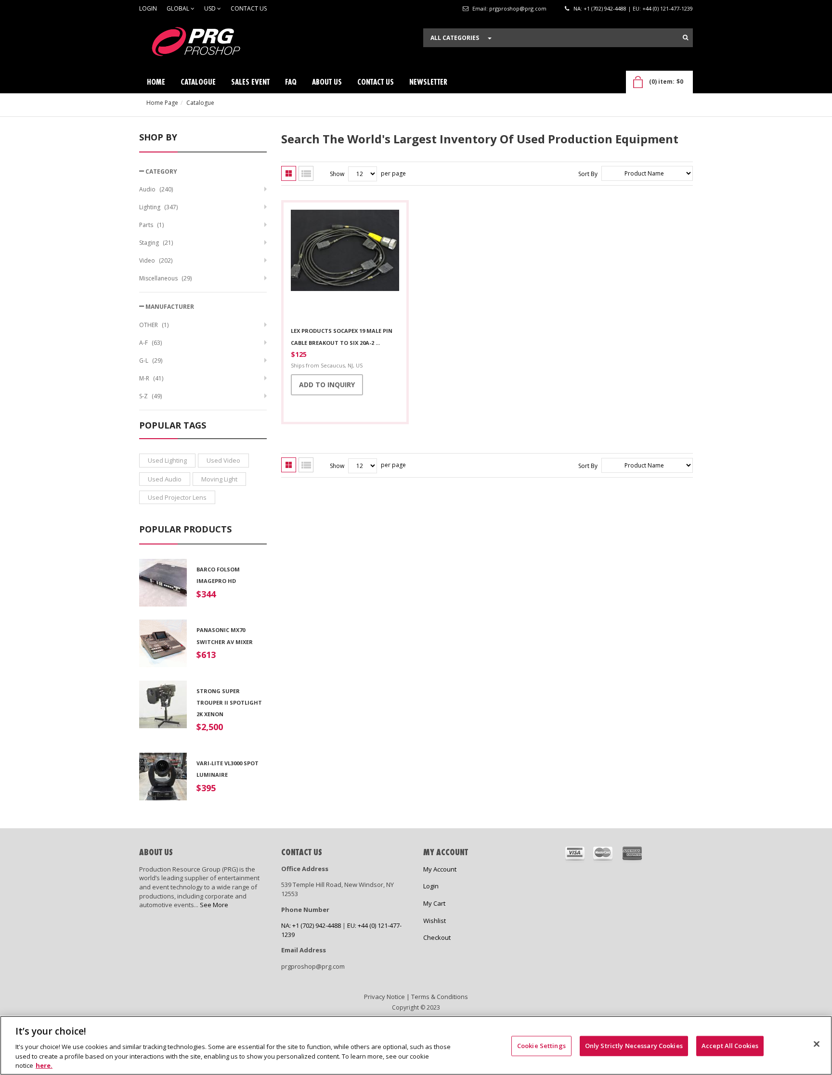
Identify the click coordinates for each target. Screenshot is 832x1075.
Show (337, 174)
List (306, 173)
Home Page (162, 103)
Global (179, 8)
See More (214, 904)
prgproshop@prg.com (517, 8)
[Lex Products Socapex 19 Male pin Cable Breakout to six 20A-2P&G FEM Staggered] (345, 265)
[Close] (816, 1044)
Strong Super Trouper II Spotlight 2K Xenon (229, 702)
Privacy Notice (384, 996)
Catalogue (200, 103)
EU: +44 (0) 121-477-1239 (663, 8)
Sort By (588, 174)
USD (210, 8)
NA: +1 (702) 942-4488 (599, 8)
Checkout (437, 937)
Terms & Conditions (439, 996)
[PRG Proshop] (211, 44)
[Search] (685, 37)
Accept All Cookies (730, 1045)
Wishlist (434, 920)
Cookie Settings (541, 1045)
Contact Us (249, 8)
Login (148, 8)
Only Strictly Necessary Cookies (634, 1045)
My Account (439, 869)
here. (44, 1065)
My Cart (434, 903)
